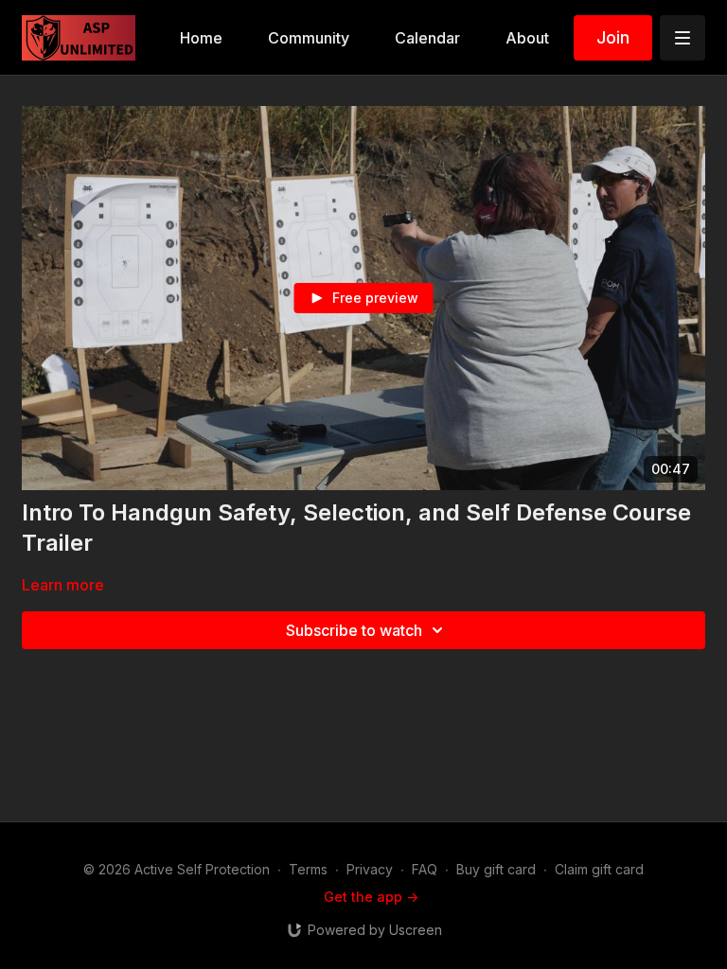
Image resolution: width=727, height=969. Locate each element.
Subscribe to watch (354, 630)
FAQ (424, 869)
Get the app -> (371, 897)
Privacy (369, 869)
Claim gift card (599, 869)
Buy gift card (496, 869)
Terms (308, 869)
